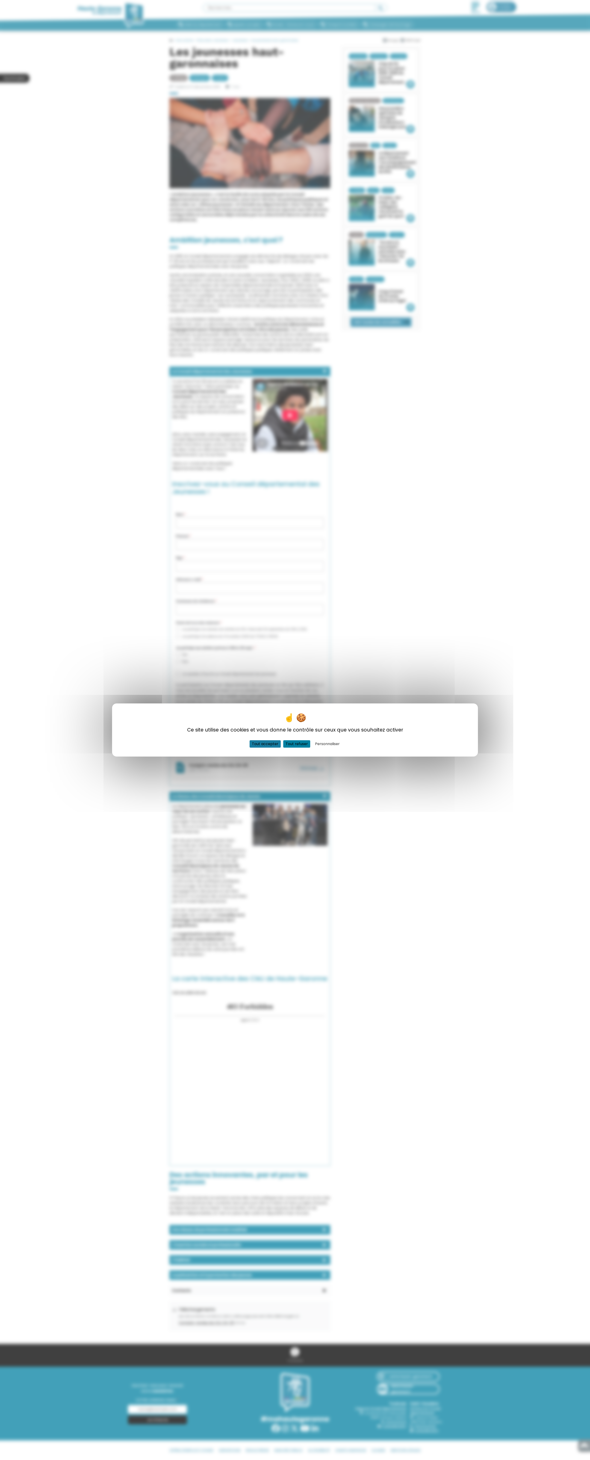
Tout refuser (297, 743)
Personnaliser (327, 743)
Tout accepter (265, 743)
